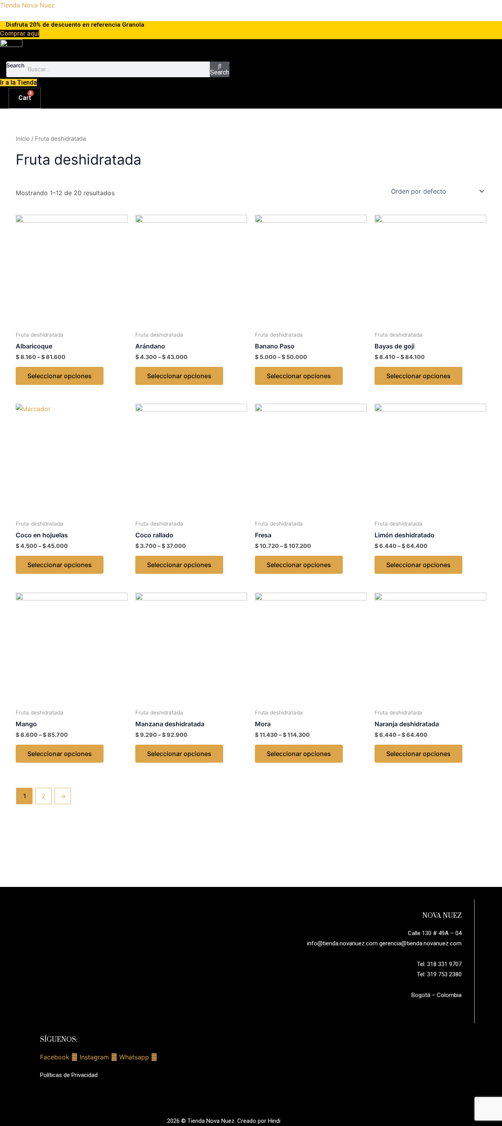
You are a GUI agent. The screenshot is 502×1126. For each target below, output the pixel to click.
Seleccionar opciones (59, 376)
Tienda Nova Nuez (27, 5)
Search (15, 65)
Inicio (23, 138)
